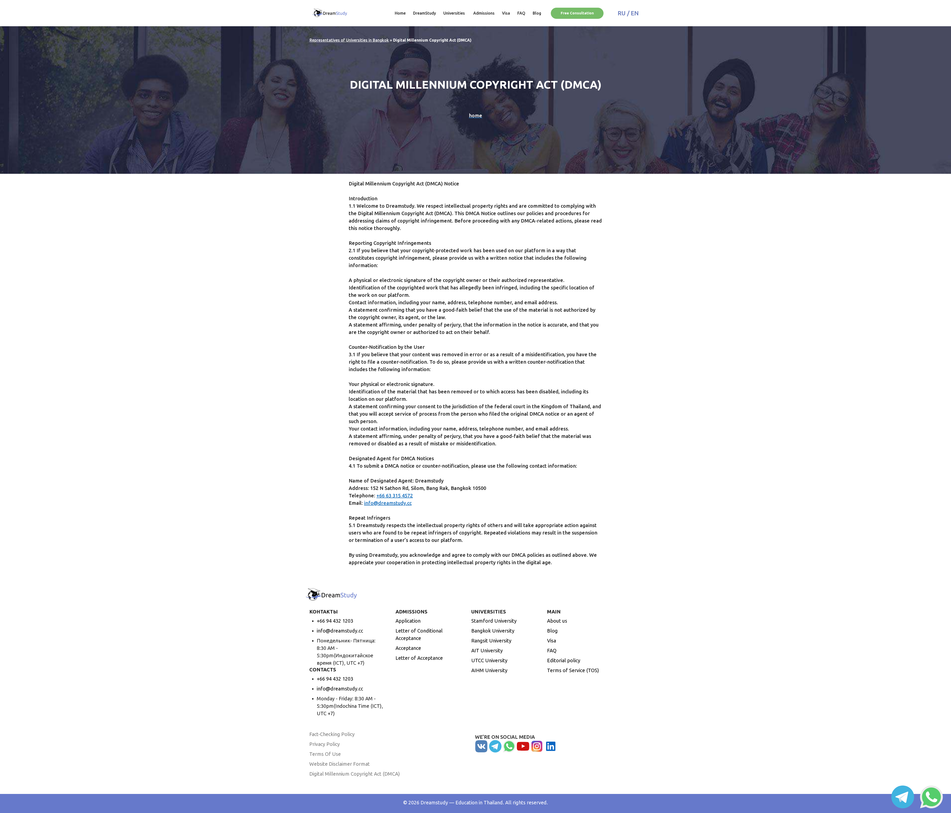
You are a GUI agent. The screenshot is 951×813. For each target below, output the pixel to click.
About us (557, 621)
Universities (454, 13)
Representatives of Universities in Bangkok (349, 40)
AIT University (487, 650)
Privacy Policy (324, 744)
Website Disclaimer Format (339, 764)
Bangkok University (492, 631)
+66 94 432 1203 (335, 621)
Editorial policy (563, 660)
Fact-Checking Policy (332, 734)
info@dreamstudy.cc (388, 503)
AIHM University (489, 670)
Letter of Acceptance (419, 658)
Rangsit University (491, 640)
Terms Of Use (325, 754)
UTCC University (489, 660)
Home (400, 13)
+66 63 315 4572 (394, 495)
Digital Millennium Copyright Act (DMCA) (354, 774)
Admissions (484, 13)
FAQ (521, 13)
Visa (506, 13)
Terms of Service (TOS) (573, 670)
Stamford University (494, 621)
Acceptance (408, 648)
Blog (537, 13)
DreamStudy (424, 13)
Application (408, 621)
